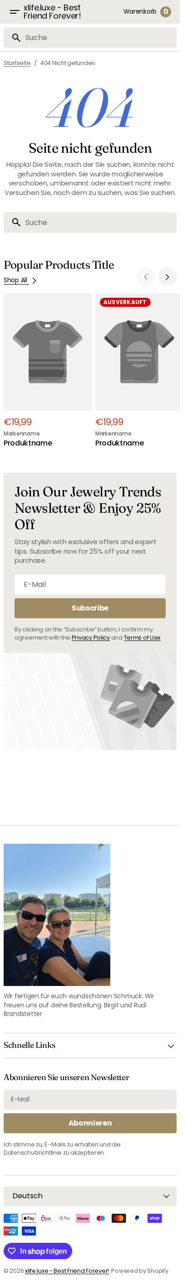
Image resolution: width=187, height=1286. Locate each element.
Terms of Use (142, 633)
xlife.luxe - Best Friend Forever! (67, 1271)
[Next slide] (167, 277)
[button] (14, 12)
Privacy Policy (91, 633)
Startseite (17, 63)
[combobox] (99, 37)
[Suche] (13, 38)
